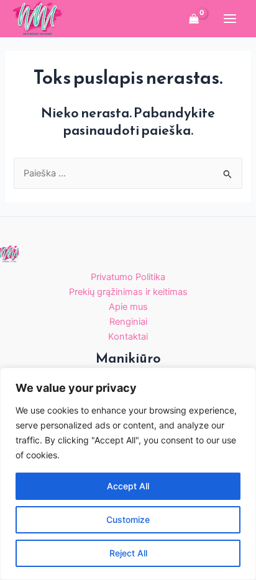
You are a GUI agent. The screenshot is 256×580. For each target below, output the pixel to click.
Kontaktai (128, 336)
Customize (128, 519)
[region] (128, 474)
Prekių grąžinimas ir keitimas (128, 291)
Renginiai (128, 321)
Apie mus (128, 306)
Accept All (128, 486)
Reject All (128, 553)
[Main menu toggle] (230, 18)
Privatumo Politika (128, 277)
